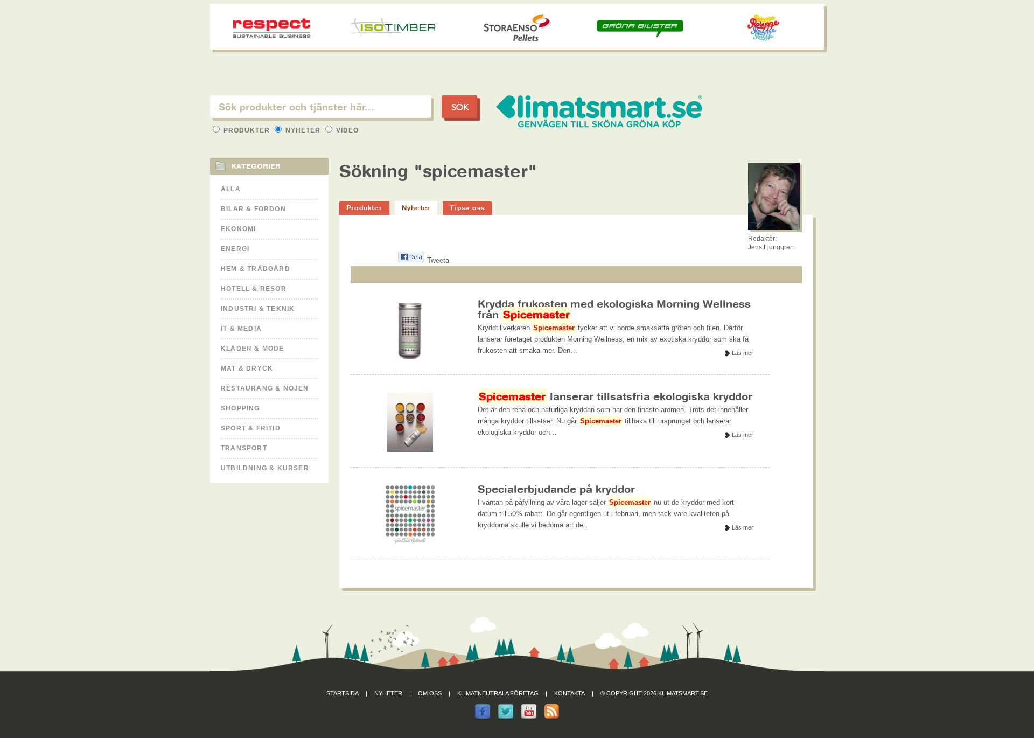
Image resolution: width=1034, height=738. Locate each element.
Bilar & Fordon (253, 209)
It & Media (241, 328)
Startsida (342, 693)
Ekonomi (238, 229)
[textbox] (320, 106)
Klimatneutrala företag (498, 693)
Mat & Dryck (247, 368)
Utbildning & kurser (265, 468)
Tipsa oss (467, 208)
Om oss (430, 693)
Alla (231, 189)
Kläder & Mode (252, 348)
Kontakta (569, 693)
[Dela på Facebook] (411, 260)
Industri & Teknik (258, 308)
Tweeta (438, 260)
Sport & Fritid (251, 428)
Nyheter (303, 130)
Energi (235, 249)
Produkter (246, 130)
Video (346, 130)
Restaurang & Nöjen (265, 388)
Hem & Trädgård (255, 269)
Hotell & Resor (254, 289)
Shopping (240, 408)
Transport (244, 448)
